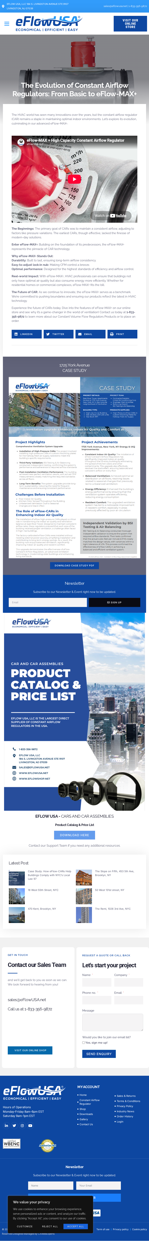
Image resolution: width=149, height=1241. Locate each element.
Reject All (50, 1226)
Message (88, 1010)
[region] (50, 1214)
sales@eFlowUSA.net (27, 999)
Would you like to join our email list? (106, 1037)
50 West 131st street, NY (109, 890)
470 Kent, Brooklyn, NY (42, 908)
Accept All (75, 1226)
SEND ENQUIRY (99, 1054)
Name (86, 975)
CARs (65, 228)
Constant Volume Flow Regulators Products (87, 316)
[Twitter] (14, 1125)
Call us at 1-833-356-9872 (30, 1009)
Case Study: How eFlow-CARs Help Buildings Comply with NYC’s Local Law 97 (49, 875)
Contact (34, 845)
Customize (25, 1226)
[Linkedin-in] (6, 1125)
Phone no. (89, 993)
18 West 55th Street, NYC (43, 890)
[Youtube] (30, 1125)
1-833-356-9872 (138, 6)
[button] (7, 24)
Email (118, 993)
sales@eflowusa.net (115, 6)
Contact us (107, 312)
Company (120, 975)
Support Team (57, 845)
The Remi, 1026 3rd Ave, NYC (113, 908)
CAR (51, 249)
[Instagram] (22, 1125)
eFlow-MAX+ (58, 123)
